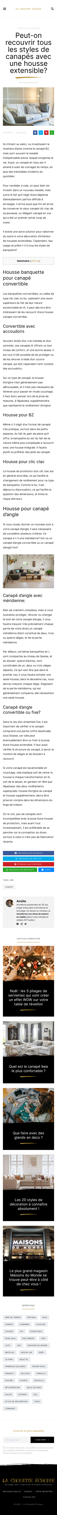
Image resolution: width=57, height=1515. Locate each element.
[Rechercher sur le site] (52, 8)
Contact (28, 1491)
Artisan (31, 1317)
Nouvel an (26, 1352)
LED (19, 1345)
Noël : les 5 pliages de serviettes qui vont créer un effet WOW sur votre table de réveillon (28, 997)
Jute (7, 1345)
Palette (24, 1359)
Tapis (37, 1401)
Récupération (12, 1387)
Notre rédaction (44, 1491)
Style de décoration (16, 1401)
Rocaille (39, 1380)
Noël (41, 1352)
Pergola (41, 1373)
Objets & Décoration (28, 28)
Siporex (23, 1394)
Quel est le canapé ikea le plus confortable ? (28, 1068)
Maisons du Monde (38, 1345)
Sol (35, 1394)
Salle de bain (34, 1387)
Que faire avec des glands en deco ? (28, 1135)
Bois (45, 1317)
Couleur (40, 1324)
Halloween (28, 1338)
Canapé (9, 887)
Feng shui (10, 1338)
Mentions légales (12, 1491)
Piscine (9, 1380)
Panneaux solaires (15, 1366)
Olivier (9, 1359)
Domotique (36, 1331)
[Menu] (5, 8)
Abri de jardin (12, 1317)
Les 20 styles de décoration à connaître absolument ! (28, 1204)
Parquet (9, 1373)
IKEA (43, 1338)
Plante (23, 1380)
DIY (21, 1331)
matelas (9, 1352)
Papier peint (38, 1366)
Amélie (9, 132)
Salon (8, 1394)
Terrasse (10, 1408)
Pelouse (25, 1373)
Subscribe (40, 1440)
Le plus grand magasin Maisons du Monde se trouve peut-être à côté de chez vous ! (28, 1277)
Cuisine (9, 1331)
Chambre (24, 1324)
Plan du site (29, 1497)
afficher (35, 261)
